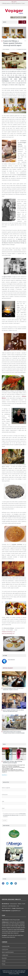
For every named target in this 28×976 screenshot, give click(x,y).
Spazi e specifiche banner (8, 952)
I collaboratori (5, 955)
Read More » (4, 775)
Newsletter (4, 958)
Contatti (3, 961)
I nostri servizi (5, 949)
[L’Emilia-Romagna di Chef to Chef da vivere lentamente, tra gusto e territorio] (14, 679)
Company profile (5, 946)
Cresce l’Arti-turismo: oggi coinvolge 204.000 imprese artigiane (12, 762)
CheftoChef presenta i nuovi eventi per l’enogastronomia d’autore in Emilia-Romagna (13, 732)
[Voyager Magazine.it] (14, 11)
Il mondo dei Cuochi (21, 49)
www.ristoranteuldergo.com (8, 633)
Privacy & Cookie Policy (14, 973)
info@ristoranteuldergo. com (8, 631)
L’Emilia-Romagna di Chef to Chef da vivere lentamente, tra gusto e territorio (13, 689)
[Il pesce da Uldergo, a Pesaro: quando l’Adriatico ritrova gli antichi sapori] (14, 33)
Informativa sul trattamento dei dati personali (14, 814)
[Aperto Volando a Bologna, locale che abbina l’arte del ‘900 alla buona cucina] (14, 701)
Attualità (5, 748)
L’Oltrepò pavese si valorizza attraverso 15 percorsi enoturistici (14, 3)
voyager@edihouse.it (15, 910)
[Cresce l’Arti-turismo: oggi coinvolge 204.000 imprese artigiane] (14, 754)
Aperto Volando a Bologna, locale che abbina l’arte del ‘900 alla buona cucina (13, 710)
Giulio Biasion (6, 49)
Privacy (3, 964)
